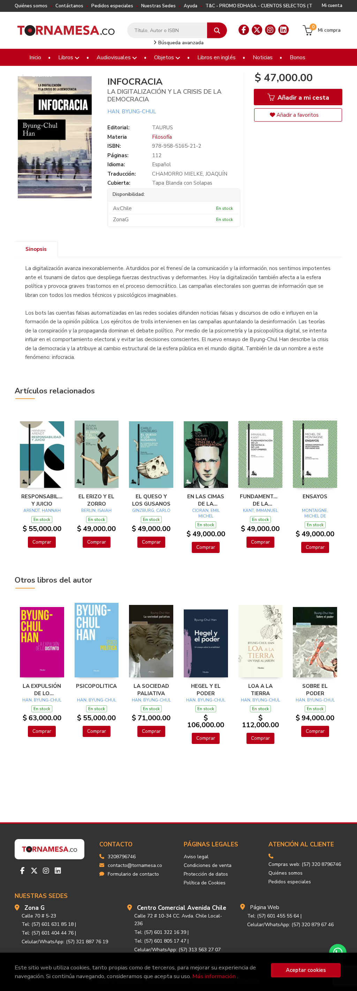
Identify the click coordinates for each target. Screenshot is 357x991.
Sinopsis (36, 249)
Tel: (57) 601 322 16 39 (160, 932)
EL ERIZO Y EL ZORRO (96, 500)
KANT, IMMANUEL (260, 510)
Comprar (41, 542)
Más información (214, 976)
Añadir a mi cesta (302, 97)
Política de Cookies (205, 882)
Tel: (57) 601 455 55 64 (273, 916)
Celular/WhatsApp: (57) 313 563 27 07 (177, 949)
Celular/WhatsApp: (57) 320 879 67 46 (290, 924)
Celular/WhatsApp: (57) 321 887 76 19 (65, 941)
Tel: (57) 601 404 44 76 (48, 933)
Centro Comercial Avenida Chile (181, 908)
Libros (66, 57)
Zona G (34, 908)
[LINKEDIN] (283, 30)
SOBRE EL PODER (315, 690)
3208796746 (122, 856)
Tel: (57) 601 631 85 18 (48, 924)
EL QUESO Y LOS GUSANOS (151, 500)
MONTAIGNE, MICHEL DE (315, 513)
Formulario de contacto (133, 874)
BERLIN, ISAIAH (96, 510)
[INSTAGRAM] (270, 30)
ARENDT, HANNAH (42, 510)
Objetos (164, 57)
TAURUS (162, 127)
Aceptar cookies (306, 970)
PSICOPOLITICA (96, 686)
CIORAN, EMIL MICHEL (206, 513)
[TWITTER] (257, 30)
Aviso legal (196, 856)
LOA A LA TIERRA (260, 690)
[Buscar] (217, 30)
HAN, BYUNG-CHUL (131, 111)
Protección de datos (206, 874)
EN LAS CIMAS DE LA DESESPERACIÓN (206, 500)
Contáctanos (69, 6)
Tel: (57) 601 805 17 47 (160, 941)
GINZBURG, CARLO (151, 510)
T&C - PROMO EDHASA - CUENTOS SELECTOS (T (258, 6)
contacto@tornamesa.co (135, 865)
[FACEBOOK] (243, 30)
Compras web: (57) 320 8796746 (304, 864)
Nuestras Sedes (158, 6)
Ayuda (190, 6)
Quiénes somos (31, 6)
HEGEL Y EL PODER (206, 690)
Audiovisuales (114, 57)
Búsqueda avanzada (180, 42)
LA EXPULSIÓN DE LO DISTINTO (42, 690)
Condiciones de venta (207, 865)
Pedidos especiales (112, 6)
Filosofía (162, 136)
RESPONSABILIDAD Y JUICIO (42, 500)
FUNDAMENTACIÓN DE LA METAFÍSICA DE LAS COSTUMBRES (260, 500)
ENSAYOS (315, 496)
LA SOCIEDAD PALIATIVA (151, 690)
